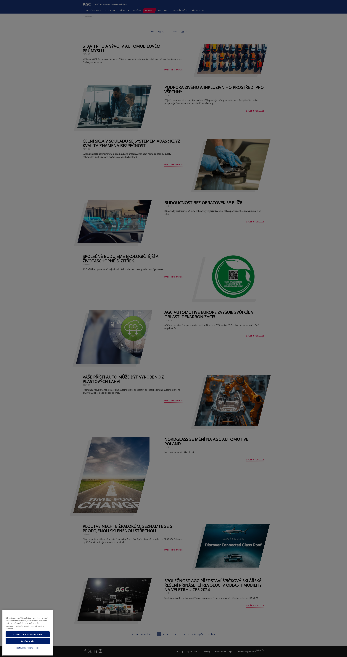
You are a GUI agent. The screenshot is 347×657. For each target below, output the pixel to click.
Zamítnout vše (27, 641)
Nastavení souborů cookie (28, 648)
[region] (27, 633)
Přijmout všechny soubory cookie (27, 634)
